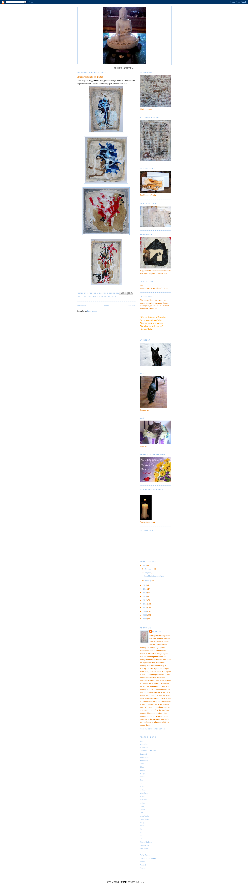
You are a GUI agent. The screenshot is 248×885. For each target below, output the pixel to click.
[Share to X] (126, 293)
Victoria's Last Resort (148, 750)
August (148, 572)
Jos (141, 832)
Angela (142, 868)
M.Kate (143, 802)
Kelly (142, 822)
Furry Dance (144, 845)
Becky (142, 861)
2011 (145, 603)
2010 (145, 607)
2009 (145, 611)
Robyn (142, 773)
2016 (145, 585)
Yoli (141, 741)
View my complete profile (152, 729)
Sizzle (142, 763)
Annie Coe (157, 631)
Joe (141, 835)
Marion (143, 796)
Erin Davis (144, 848)
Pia (141, 783)
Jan (141, 838)
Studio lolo (144, 757)
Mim (142, 786)
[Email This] (120, 293)
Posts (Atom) (92, 311)
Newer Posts (81, 305)
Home (106, 305)
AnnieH (143, 864)
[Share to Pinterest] (131, 293)
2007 (145, 618)
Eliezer (142, 851)
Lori (141, 812)
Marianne (143, 799)
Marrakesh (144, 793)
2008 (145, 615)
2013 (145, 596)
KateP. (142, 825)
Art (85, 296)
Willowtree (144, 747)
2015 (145, 589)
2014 (145, 592)
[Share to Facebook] (128, 293)
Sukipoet (143, 754)
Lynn (142, 806)
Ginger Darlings (146, 842)
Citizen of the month (148, 858)
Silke (142, 767)
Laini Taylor (144, 819)
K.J (141, 829)
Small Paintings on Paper (90, 76)
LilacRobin (144, 816)
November (149, 568)
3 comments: (113, 293)
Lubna (142, 809)
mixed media (94, 296)
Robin (142, 776)
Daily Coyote (145, 855)
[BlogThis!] (123, 293)
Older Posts (131, 305)
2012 (145, 600)
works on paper (108, 296)
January (148, 580)
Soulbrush (144, 760)
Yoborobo (144, 744)
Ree (141, 780)
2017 (145, 565)
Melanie (143, 789)
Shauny (143, 770)
